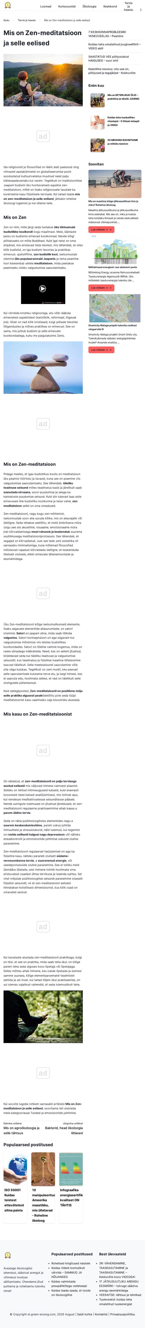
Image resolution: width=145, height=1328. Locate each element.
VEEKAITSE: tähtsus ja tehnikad (120, 1295)
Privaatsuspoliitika (122, 1314)
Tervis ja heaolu (128, 6)
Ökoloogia (89, 6)
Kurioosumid (67, 6)
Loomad (45, 6)
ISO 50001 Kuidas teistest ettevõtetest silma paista (14, 1200)
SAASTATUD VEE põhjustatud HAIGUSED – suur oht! (108, 58)
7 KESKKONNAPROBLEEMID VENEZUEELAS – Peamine (107, 34)
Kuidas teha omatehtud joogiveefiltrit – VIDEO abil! (114, 46)
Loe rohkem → (99, 229)
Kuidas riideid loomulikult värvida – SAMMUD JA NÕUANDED (68, 1272)
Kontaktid (101, 1314)
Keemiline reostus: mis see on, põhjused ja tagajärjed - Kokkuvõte (111, 71)
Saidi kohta (84, 1314)
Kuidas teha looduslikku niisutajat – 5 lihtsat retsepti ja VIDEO (123, 121)
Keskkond (110, 6)
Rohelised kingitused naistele (70, 1263)
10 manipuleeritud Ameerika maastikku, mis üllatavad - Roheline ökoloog (44, 1205)
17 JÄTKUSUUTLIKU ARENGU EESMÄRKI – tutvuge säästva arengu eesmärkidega (119, 1286)
